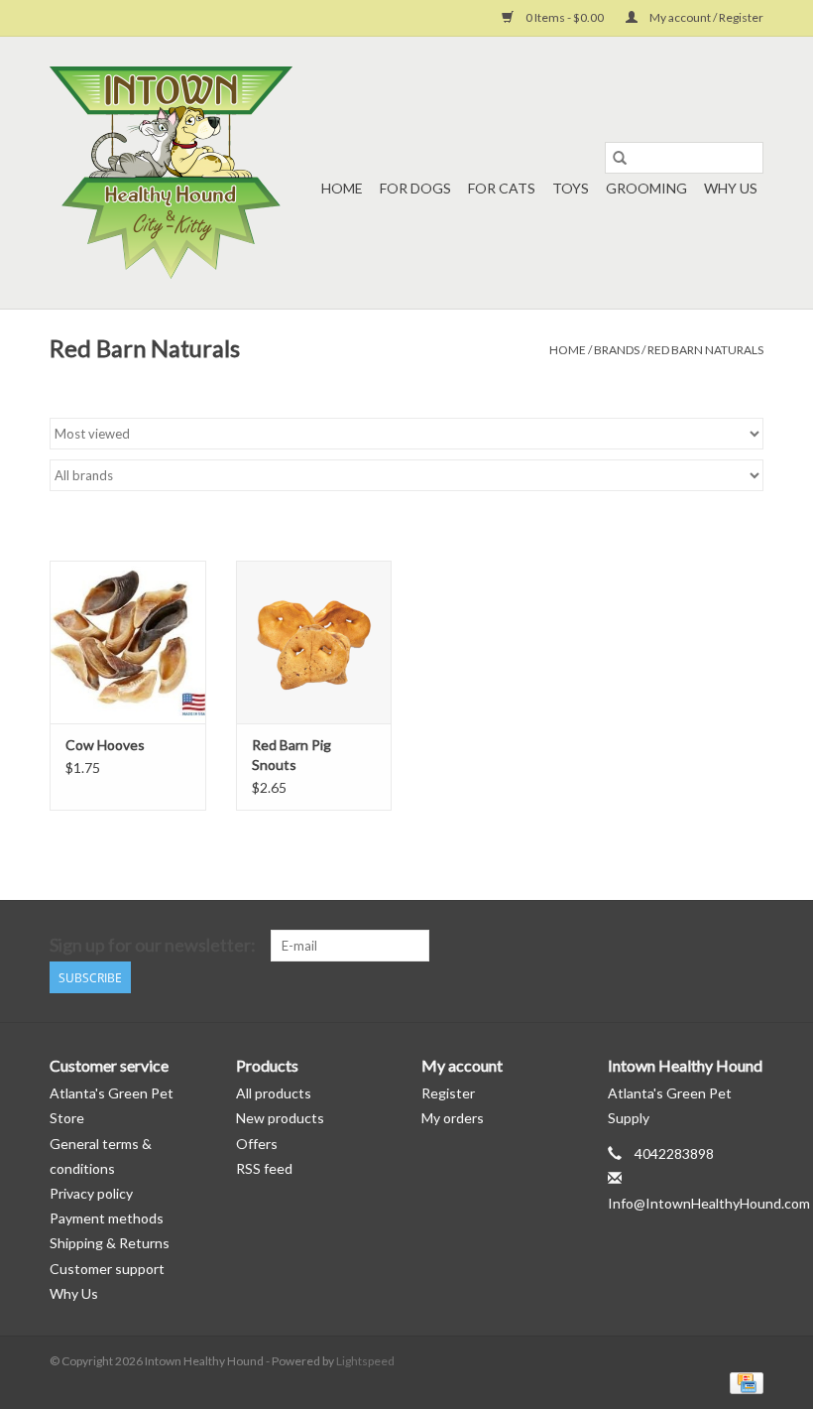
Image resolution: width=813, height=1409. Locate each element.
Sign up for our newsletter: (153, 945)
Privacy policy (91, 1193)
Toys (570, 188)
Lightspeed (365, 1360)
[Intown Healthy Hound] (171, 172)
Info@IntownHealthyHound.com (709, 1203)
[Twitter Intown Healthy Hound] (747, 945)
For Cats (501, 188)
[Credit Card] (743, 1381)
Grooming (646, 188)
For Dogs (415, 188)
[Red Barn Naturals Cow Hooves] (128, 642)
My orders (452, 1117)
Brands (616, 349)
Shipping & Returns (110, 1242)
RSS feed (264, 1168)
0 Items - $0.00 (564, 17)
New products (280, 1117)
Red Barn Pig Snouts (291, 754)
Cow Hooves (105, 744)
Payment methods (107, 1218)
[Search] (620, 158)
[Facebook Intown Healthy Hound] (713, 945)
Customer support (107, 1268)
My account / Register (705, 17)
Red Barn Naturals (705, 349)
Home (342, 188)
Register (448, 1093)
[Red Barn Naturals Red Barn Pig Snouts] (314, 642)
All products (273, 1093)
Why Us (730, 188)
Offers (257, 1143)
